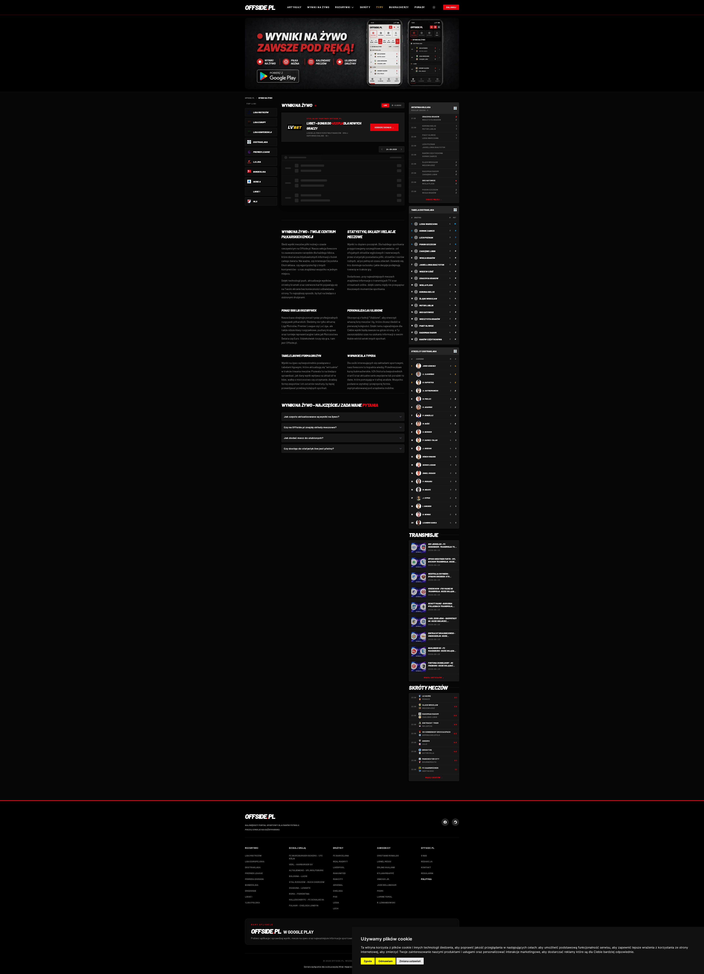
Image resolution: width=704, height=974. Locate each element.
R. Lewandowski (386, 902)
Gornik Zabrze (427, 230)
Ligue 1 (248, 896)
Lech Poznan (426, 237)
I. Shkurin (427, 506)
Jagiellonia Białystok (431, 264)
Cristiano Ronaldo (388, 855)
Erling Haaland (386, 867)
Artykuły (294, 7)
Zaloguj (451, 7)
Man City (338, 879)
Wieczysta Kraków (429, 319)
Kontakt (426, 867)
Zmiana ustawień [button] (410, 961)
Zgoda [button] (368, 961)
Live (385, 105)
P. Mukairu (427, 481)
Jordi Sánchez (429, 366)
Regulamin (427, 873)
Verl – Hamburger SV (301, 864)
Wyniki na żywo (318, 7)
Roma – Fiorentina (299, 893)
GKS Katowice (426, 312)
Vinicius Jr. (383, 879)
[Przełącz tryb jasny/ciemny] (434, 7)
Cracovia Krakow (428, 278)
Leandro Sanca (430, 523)
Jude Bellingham (386, 885)
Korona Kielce (427, 291)
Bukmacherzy (399, 7)
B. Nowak (427, 514)
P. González (428, 415)
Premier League (254, 873)
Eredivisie (250, 890)
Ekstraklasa (253, 867)
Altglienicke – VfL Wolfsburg (306, 870)
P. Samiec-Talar (430, 440)
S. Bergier (427, 432)
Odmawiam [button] (385, 961)
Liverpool (338, 867)
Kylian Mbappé (385, 873)
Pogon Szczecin (427, 244)
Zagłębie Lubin (427, 251)
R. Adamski (427, 407)
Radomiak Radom (428, 332)
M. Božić (426, 424)
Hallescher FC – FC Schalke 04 (306, 899)
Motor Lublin (426, 305)
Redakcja (426, 861)
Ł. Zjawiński (428, 374)
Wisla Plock (426, 285)
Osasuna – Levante (299, 888)
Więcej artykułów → (434, 678)
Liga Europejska (254, 861)
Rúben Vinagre (429, 457)
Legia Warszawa (428, 224)
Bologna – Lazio (298, 876)
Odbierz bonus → (384, 127)
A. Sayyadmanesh (430, 391)
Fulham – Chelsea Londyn (303, 905)
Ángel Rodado (429, 473)
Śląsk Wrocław (428, 298)
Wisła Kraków (427, 258)
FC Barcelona (341, 855)
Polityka (426, 879)
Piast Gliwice (426, 325)
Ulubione (397, 105)
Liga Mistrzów (253, 855)
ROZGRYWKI (342, 7)
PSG (335, 896)
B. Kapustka (428, 382)
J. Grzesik (427, 448)
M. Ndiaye (427, 490)
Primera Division (254, 879)
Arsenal (338, 885)
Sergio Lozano (429, 465)
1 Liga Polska (252, 902)
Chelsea (338, 890)
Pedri (380, 890)
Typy (379, 7)
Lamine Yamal (384, 896)
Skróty (365, 7)
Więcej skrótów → (434, 777)
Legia (336, 902)
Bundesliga (251, 885)
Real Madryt (340, 861)
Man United (339, 873)
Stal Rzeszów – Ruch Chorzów (306, 882)
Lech (335, 908)
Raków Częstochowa (430, 339)
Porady (420, 7)
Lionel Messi (384, 861)
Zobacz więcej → (434, 199)
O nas (424, 855)
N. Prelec (427, 399)
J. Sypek (426, 498)
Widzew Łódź (426, 271)
